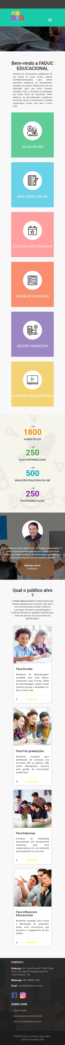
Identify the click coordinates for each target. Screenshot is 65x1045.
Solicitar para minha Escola (28, 1016)
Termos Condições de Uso (27, 1021)
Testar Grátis (20, 1010)
